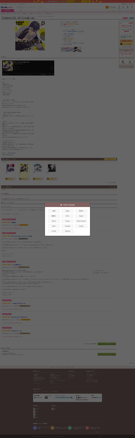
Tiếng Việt (67, 231)
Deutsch (54, 221)
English (67, 211)
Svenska (81, 226)
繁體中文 (54, 216)
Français (67, 221)
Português (67, 226)
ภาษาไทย (54, 231)
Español (81, 216)
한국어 (67, 216)
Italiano (54, 226)
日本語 (53, 211)
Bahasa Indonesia (81, 221)
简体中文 (81, 211)
